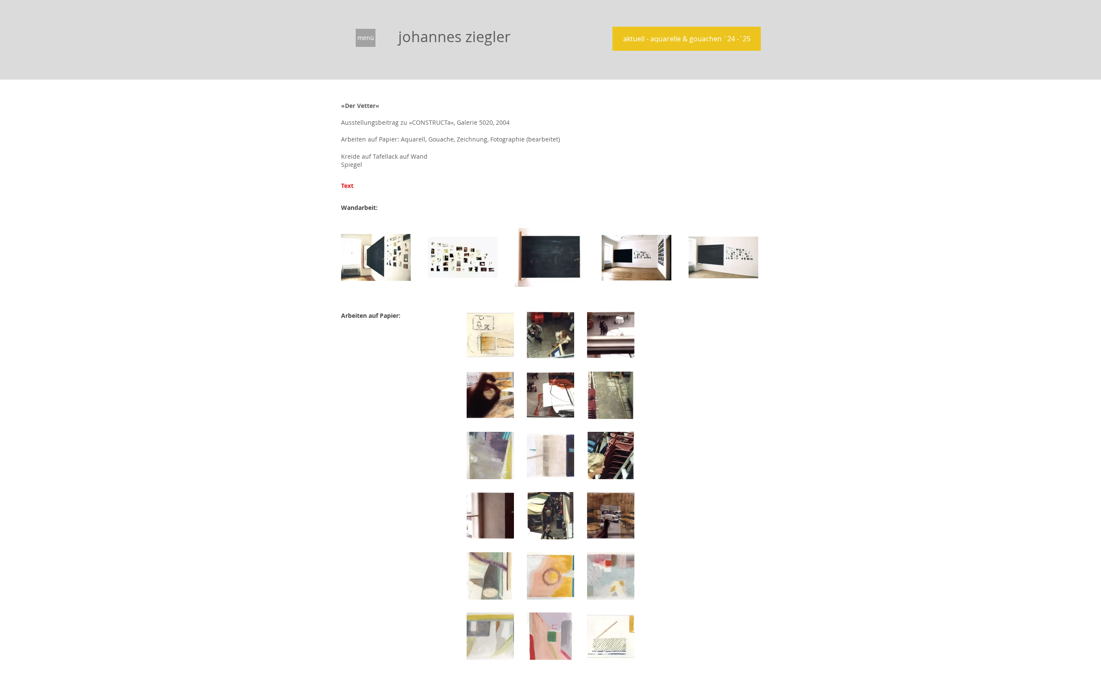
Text (347, 186)
